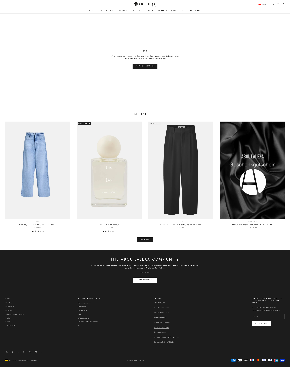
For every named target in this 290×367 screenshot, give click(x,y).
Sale (183, 10)
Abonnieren (261, 324)
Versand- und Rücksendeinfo (88, 322)
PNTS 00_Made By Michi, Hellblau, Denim (37, 225)
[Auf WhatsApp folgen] (36, 352)
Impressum (82, 307)
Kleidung (123, 10)
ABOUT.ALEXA (252, 222)
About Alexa (195, 10)
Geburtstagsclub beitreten (14, 314)
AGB (79, 314)
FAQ (79, 325)
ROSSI (181, 222)
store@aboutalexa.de (161, 327)
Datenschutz (82, 310)
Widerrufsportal (83, 318)
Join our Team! (10, 325)
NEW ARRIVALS (95, 10)
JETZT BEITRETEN (145, 280)
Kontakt (8, 318)
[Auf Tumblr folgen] (42, 352)
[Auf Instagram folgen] (6, 352)
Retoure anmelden (84, 303)
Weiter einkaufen (145, 66)
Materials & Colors (167, 10)
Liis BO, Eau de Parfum (109, 225)
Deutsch (34, 360)
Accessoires (138, 10)
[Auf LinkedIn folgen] (18, 352)
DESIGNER (110, 10)
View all (145, 240)
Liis (109, 222)
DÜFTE (150, 10)
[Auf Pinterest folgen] (12, 352)
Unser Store (9, 307)
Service (7, 322)
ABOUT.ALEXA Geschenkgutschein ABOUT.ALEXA (252, 225)
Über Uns (8, 303)
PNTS (37, 222)
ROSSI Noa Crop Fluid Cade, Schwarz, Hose (180, 225)
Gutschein (8, 310)
